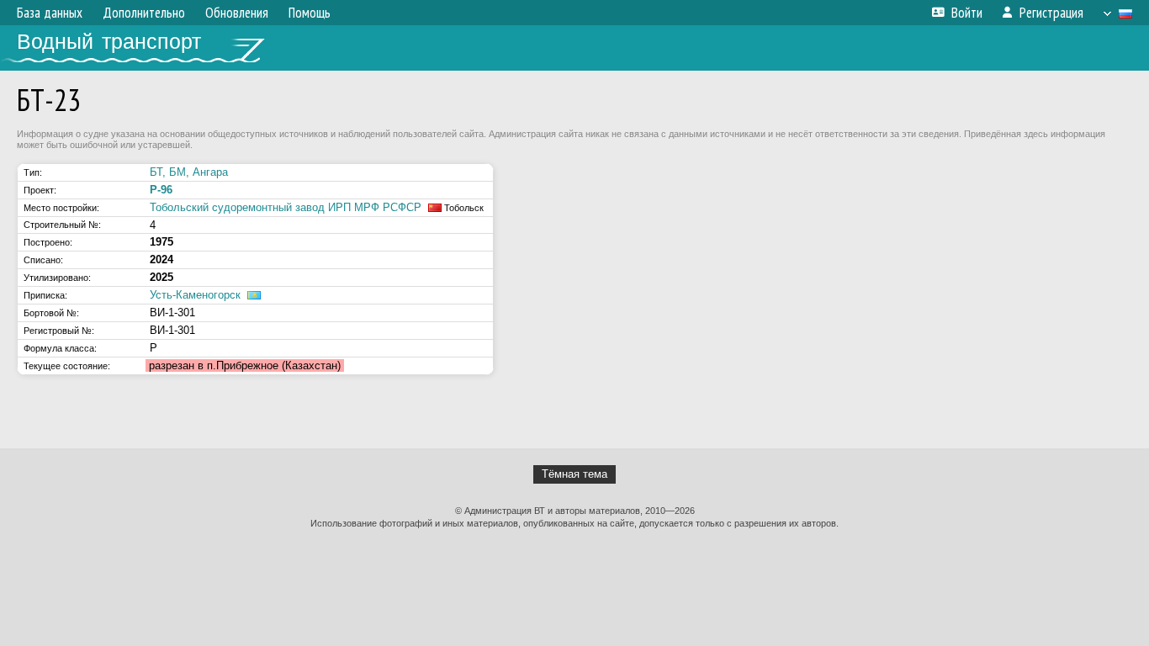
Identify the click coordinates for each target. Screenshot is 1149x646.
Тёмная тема (574, 474)
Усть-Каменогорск (195, 295)
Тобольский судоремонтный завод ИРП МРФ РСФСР (285, 207)
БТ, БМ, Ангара (189, 172)
